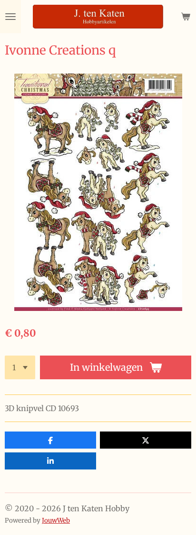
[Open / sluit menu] (10, 16)
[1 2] (20, 367)
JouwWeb (56, 520)
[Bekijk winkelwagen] (185, 16)
